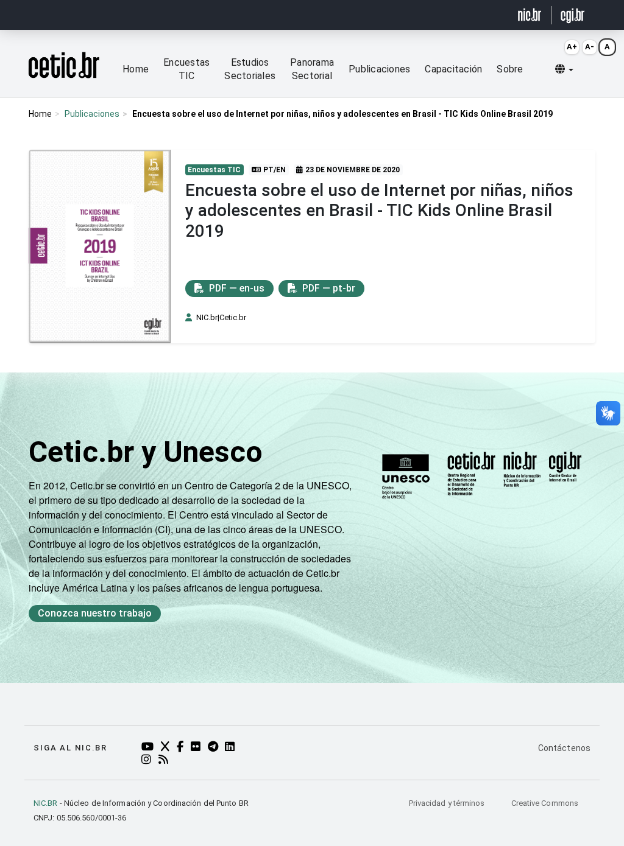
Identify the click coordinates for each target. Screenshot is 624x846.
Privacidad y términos (448, 803)
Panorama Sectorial (312, 69)
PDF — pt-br (327, 288)
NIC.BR (46, 803)
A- (589, 46)
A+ (572, 46)
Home (135, 69)
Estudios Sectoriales (249, 69)
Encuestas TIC (186, 69)
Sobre (510, 69)
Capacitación (453, 69)
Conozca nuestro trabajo (95, 613)
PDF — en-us (235, 288)
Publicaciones (379, 69)
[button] (564, 69)
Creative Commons (544, 803)
